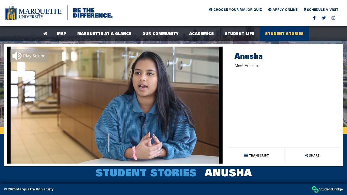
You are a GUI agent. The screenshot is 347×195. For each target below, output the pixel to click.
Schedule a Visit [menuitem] (321, 9)
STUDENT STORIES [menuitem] (284, 33)
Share (314, 155)
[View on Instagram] (333, 18)
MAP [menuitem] (61, 33)
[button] (29, 55)
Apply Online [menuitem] (282, 9)
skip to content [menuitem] (173, 5)
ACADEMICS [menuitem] (201, 33)
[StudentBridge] (327, 189)
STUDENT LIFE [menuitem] (239, 33)
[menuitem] (59, 13)
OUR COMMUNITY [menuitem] (160, 33)
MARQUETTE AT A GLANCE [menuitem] (104, 33)
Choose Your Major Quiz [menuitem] (235, 9)
